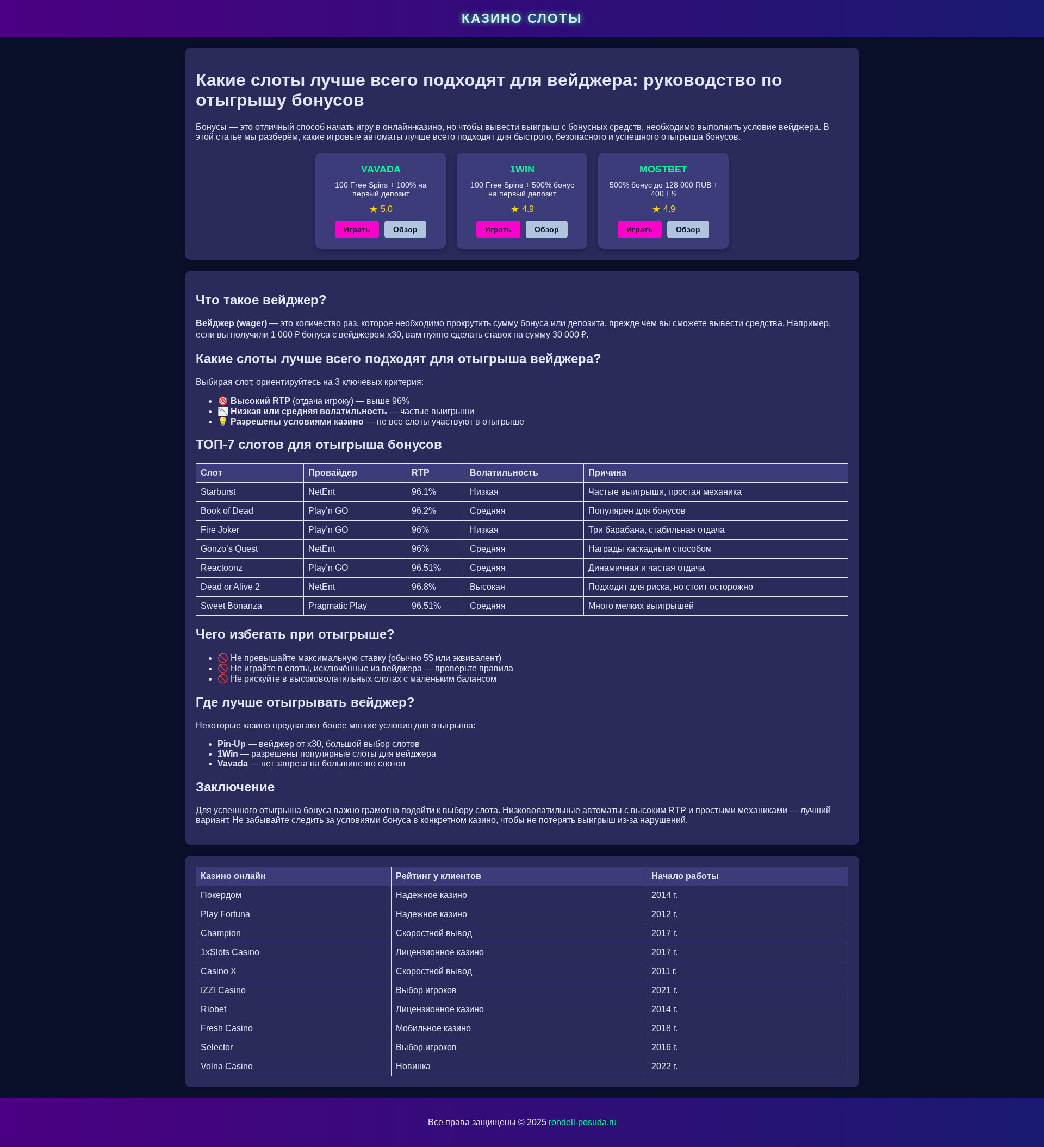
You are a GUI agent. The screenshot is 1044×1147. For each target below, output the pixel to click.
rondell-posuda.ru (583, 1122)
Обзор (405, 229)
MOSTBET (663, 169)
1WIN (522, 169)
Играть (357, 229)
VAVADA (381, 169)
